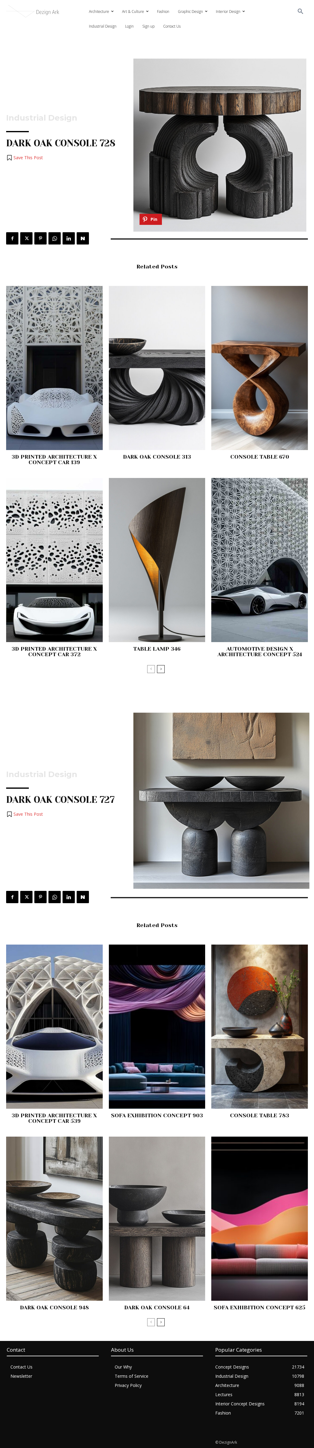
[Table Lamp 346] (157, 560)
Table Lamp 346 (157, 649)
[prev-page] (151, 669)
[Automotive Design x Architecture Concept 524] (259, 560)
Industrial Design (41, 118)
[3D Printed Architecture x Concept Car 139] (54, 368)
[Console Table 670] (259, 368)
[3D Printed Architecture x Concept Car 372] (54, 560)
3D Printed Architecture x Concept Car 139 (54, 459)
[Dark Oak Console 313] (157, 368)
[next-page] (161, 669)
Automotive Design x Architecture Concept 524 (259, 651)
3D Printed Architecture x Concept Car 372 (54, 651)
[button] (300, 11)
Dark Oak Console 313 (157, 457)
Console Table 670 (259, 457)
